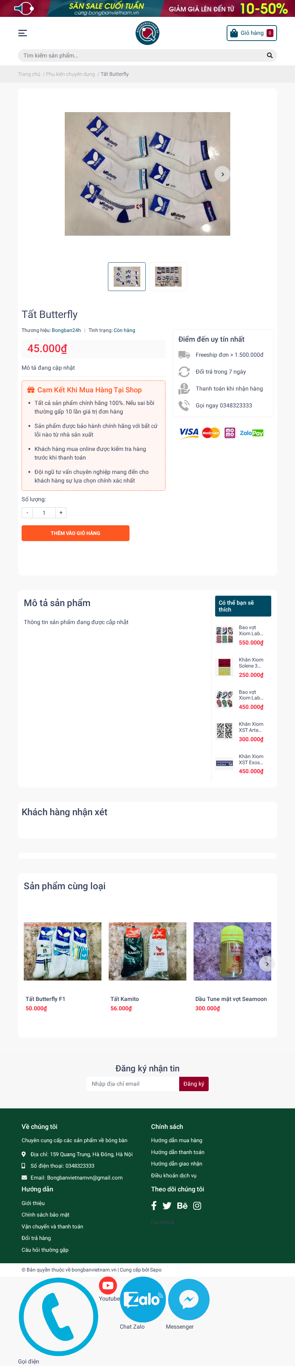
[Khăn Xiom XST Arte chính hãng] (224, 731)
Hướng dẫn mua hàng (176, 1140)
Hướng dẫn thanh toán (177, 1152)
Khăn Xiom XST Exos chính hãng (251, 762)
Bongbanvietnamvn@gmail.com (85, 1178)
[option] (147, 174)
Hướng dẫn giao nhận (176, 1163)
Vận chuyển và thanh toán (52, 1226)
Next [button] (222, 174)
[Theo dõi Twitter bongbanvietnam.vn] (167, 1206)
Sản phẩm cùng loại (65, 886)
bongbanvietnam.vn (94, 1270)
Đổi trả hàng (36, 1238)
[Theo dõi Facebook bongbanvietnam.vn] (154, 1206)
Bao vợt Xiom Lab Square (249, 633)
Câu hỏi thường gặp (45, 1250)
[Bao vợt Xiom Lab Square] (224, 635)
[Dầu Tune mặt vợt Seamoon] (232, 951)
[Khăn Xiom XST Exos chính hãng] (224, 763)
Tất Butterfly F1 (45, 999)
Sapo (156, 1270)
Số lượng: (34, 499)
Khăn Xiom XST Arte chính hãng (251, 730)
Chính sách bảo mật (45, 1215)
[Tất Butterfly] (147, 174)
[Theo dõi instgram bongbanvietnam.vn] (197, 1206)
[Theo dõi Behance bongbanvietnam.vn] (182, 1206)
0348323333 (79, 1166)
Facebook (163, 1222)
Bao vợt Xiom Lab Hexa (249, 698)
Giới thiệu (33, 1203)
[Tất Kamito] (147, 951)
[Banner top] (147, 8)
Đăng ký (193, 1083)
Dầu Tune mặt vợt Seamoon (231, 999)
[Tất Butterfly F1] (62, 951)
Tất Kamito (124, 999)
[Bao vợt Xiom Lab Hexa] (224, 699)
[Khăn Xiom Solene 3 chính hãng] (224, 667)
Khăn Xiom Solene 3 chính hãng (251, 666)
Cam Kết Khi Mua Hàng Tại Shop (89, 389)
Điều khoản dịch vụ (173, 1175)
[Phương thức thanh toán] (221, 433)
